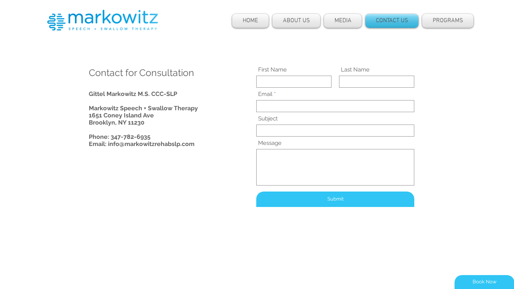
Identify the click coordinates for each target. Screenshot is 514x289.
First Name (272, 70)
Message (269, 143)
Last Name (355, 70)
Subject (268, 119)
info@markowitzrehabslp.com (151, 144)
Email (265, 94)
